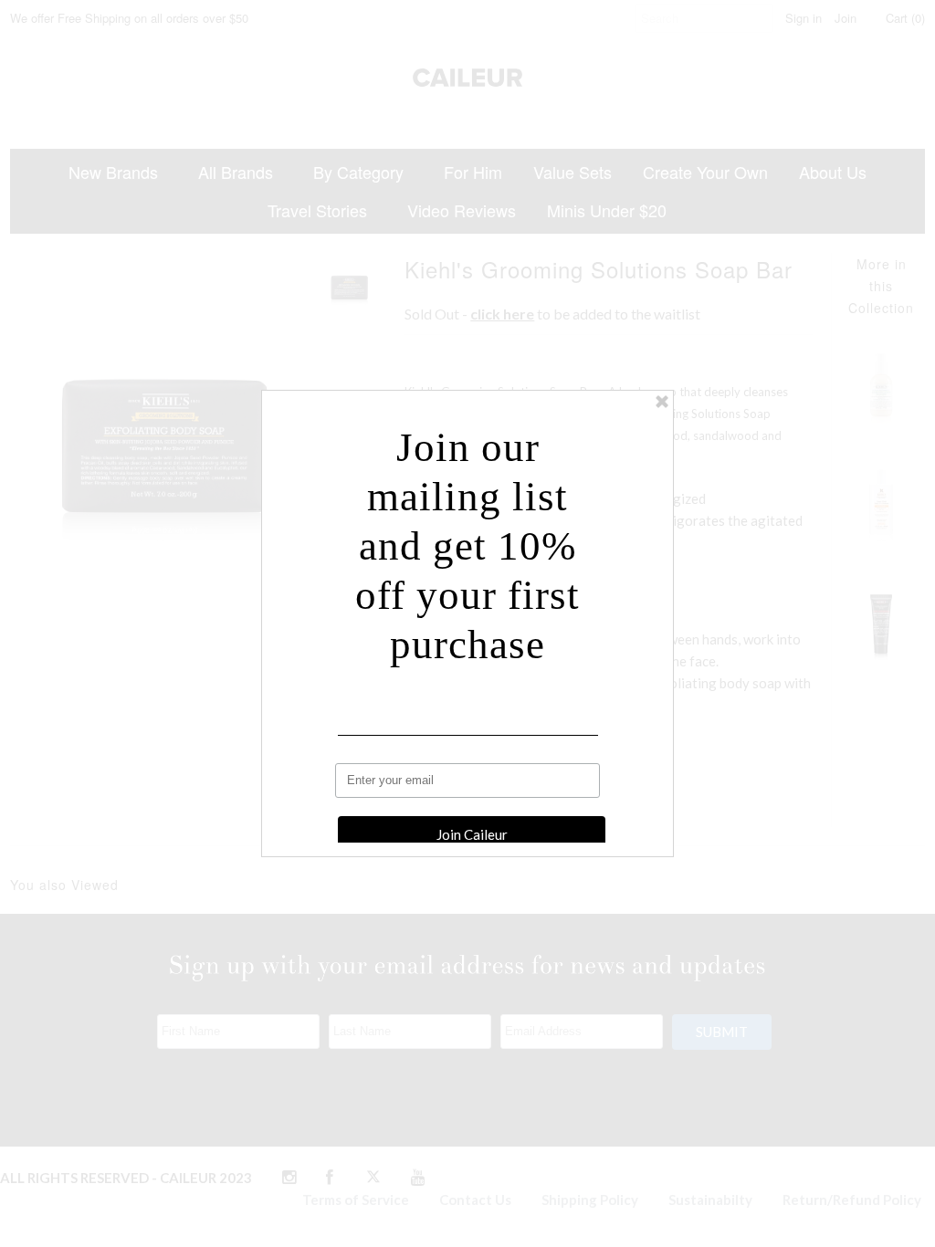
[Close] (662, 402)
